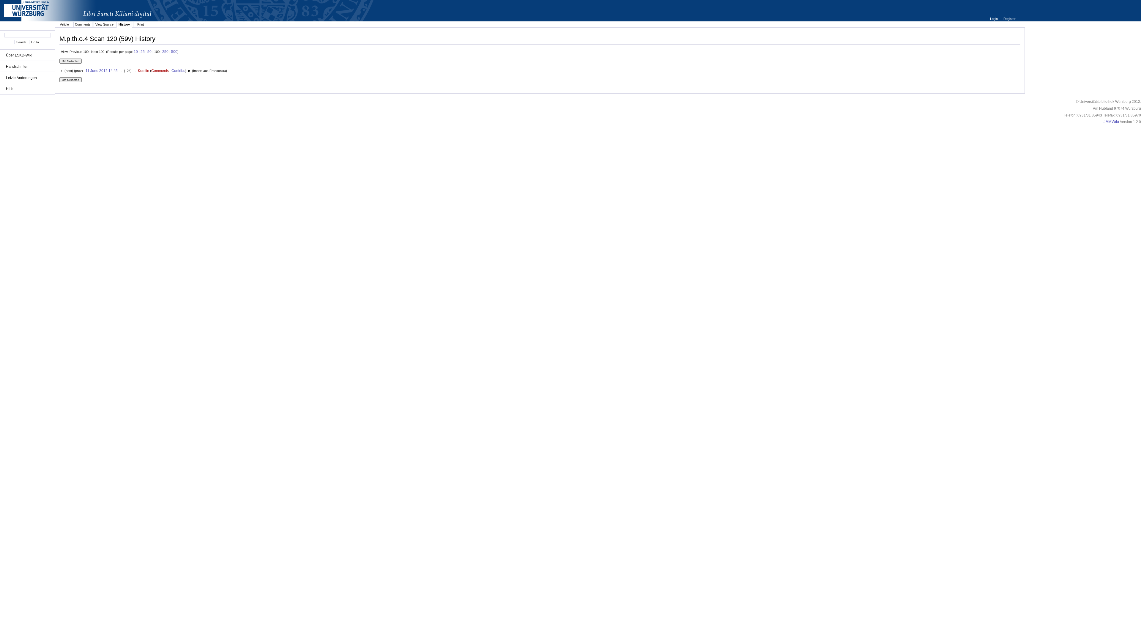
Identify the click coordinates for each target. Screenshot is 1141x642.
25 (143, 52)
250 (165, 52)
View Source (104, 24)
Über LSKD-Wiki (19, 55)
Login (994, 19)
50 (149, 52)
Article (64, 24)
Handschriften (17, 66)
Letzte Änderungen (21, 78)
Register (1009, 19)
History (124, 24)
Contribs (178, 71)
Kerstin (143, 71)
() (209, 71)
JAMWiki (1111, 122)
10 (136, 52)
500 (174, 52)
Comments (83, 24)
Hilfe (9, 89)
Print (140, 24)
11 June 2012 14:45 (102, 71)
